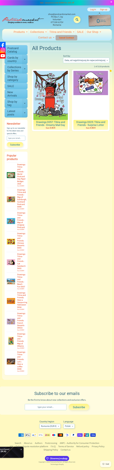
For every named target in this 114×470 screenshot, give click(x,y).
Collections (38, 32)
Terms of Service (66, 446)
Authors (38, 443)
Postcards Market (56, 462)
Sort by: (66, 56)
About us (28, 443)
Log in (93, 9)
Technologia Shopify (57, 464)
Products (21, 32)
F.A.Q (53, 446)
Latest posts (17, 112)
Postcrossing (51, 443)
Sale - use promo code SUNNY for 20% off (57, 2)
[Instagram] (3, 50)
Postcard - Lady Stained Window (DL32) (31, 451)
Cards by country (17, 59)
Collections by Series (17, 68)
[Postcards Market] (23, 20)
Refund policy (82, 446)
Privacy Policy (98, 446)
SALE (80, 32)
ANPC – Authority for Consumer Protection (79, 443)
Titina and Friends (62, 32)
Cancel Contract (66, 37)
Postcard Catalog (12, 50)
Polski (68, 426)
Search (18, 443)
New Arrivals (12, 94)
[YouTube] (3, 55)
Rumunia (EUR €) (49, 426)
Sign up (103, 9)
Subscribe (15, 144)
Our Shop (94, 32)
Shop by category (12, 78)
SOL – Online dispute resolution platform (29, 446)
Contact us (46, 38)
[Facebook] (3, 44)
